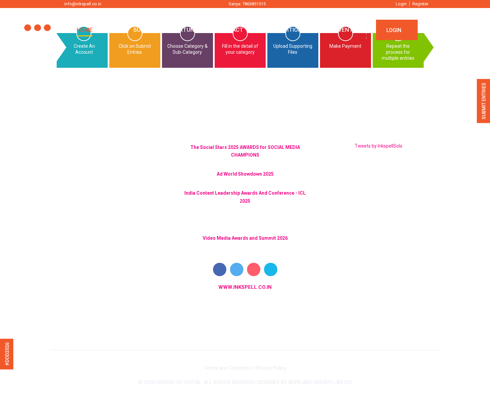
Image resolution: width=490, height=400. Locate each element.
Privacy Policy (271, 368)
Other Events (335, 29)
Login (401, 3)
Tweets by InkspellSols (378, 146)
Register (420, 3)
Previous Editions (279, 29)
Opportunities (186, 29)
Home (85, 29)
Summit (144, 29)
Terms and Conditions (228, 368)
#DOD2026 (7, 354)
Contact (230, 29)
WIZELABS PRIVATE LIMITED (320, 382)
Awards (113, 29)
